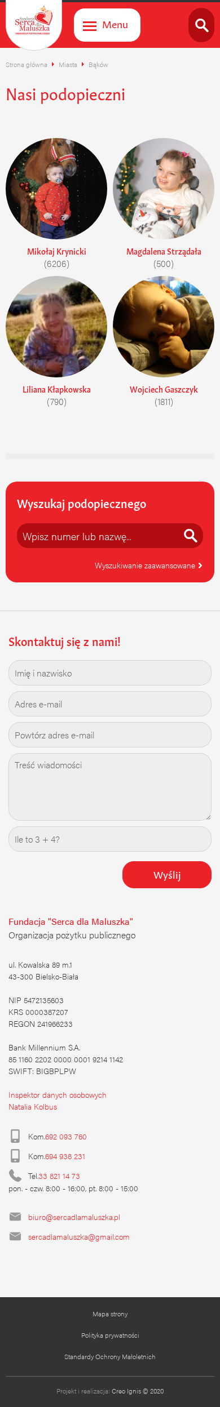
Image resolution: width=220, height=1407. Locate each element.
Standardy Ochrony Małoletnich (110, 1356)
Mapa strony (110, 1313)
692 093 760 (66, 1136)
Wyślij (167, 873)
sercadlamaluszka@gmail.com (79, 1236)
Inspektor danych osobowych (57, 1094)
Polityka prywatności (110, 1335)
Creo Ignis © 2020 (138, 1391)
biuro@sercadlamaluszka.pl (74, 1216)
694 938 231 (65, 1155)
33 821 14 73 (59, 1175)
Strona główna (26, 64)
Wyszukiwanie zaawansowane (146, 565)
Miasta (68, 64)
